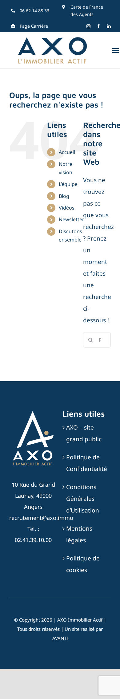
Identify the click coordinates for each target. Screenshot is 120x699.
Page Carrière (34, 26)
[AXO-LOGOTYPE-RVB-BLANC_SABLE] (33, 412)
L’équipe (68, 184)
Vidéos (66, 207)
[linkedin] (109, 26)
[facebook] (99, 26)
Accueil (67, 152)
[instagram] (88, 26)
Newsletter (71, 219)
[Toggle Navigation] (115, 50)
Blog (64, 196)
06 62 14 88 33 (34, 11)
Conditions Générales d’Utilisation (82, 498)
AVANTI (60, 638)
